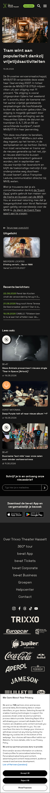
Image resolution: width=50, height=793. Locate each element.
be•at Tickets (25, 561)
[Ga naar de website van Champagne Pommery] (38, 668)
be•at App (25, 553)
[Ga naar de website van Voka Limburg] (41, 632)
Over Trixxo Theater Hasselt (25, 539)
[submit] (44, 488)
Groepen (25, 582)
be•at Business (25, 575)
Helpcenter (25, 589)
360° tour (25, 546)
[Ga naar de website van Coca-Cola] (18, 656)
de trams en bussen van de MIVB (23, 196)
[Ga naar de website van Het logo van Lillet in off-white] (19, 692)
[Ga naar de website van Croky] (41, 692)
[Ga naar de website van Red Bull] (41, 655)
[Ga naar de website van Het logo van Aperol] (16, 668)
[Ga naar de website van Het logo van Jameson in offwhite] (25, 680)
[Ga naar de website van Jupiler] (25, 643)
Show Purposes (25, 788)
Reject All (25, 780)
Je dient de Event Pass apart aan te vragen (22, 211)
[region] (25, 743)
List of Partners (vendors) (15, 764)
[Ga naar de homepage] (11, 6)
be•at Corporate (25, 568)
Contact (25, 597)
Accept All (25, 773)
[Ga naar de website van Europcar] (17, 631)
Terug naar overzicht (18, 227)
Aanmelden (28, 6)
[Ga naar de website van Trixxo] (25, 619)
